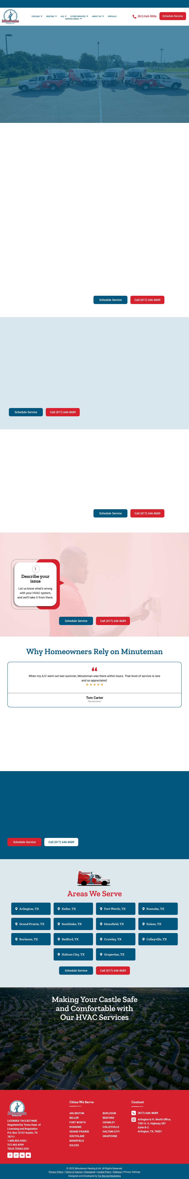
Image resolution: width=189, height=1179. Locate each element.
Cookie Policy (104, 1172)
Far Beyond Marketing (109, 1176)
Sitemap (117, 1172)
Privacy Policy (56, 1172)
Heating (50, 16)
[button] (172, 16)
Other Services (77, 16)
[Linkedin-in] (22, 1155)
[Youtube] (28, 1155)
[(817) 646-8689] (134, 16)
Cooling (36, 16)
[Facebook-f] (10, 1155)
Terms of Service (74, 1172)
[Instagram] (16, 1155)
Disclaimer (89, 1172)
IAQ (62, 16)
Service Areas (72, 19)
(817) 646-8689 (147, 16)
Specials (112, 16)
